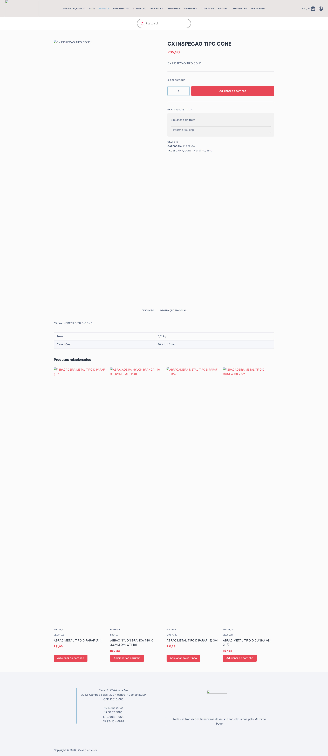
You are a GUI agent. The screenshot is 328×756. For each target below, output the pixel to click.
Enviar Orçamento (74, 8)
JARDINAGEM (258, 8)
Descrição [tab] (148, 310)
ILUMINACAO (139, 8)
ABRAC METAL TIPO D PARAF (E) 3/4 (192, 640)
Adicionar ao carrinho (232, 90)
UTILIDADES (208, 8)
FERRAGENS (174, 8)
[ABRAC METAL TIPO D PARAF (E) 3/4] (192, 495)
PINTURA (222, 8)
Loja (92, 8)
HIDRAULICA (157, 8)
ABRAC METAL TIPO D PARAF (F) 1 (78, 640)
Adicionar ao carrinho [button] (70, 658)
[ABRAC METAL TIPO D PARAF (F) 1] (79, 495)
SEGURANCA (190, 8)
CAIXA (179, 150)
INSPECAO (199, 150)
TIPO (209, 150)
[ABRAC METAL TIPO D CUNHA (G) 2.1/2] (248, 495)
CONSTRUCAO (239, 8)
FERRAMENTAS (121, 8)
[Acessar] (321, 8)
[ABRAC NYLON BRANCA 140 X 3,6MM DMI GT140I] (135, 495)
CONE (188, 150)
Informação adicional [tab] (173, 310)
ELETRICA (104, 8)
